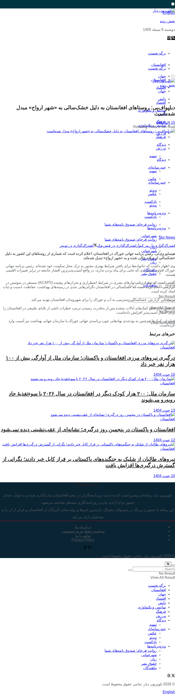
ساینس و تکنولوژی (152, 607)
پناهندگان (150, 668)
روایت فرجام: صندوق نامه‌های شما (131, 224)
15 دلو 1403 (165, 123)
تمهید (153, 156)
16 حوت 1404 (164, 374)
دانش (162, 603)
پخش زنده (167, 21)
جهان (162, 91)
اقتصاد (161, 102)
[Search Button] (130, 570)
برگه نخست (157, 53)
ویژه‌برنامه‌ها (156, 228)
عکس (152, 179)
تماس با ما (83, 535)
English (169, 692)
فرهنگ (161, 137)
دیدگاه (161, 160)
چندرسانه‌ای (157, 167)
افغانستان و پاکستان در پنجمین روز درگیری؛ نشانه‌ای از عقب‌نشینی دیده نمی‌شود (88, 429)
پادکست (150, 217)
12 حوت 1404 (164, 440)
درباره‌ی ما (83, 527)
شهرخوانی (149, 251)
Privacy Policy (83, 540)
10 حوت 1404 (164, 476)
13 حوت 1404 (164, 410)
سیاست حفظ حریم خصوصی (83, 531)
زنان (153, 262)
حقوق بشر (149, 274)
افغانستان (167, 347)
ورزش (161, 148)
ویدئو (153, 205)
